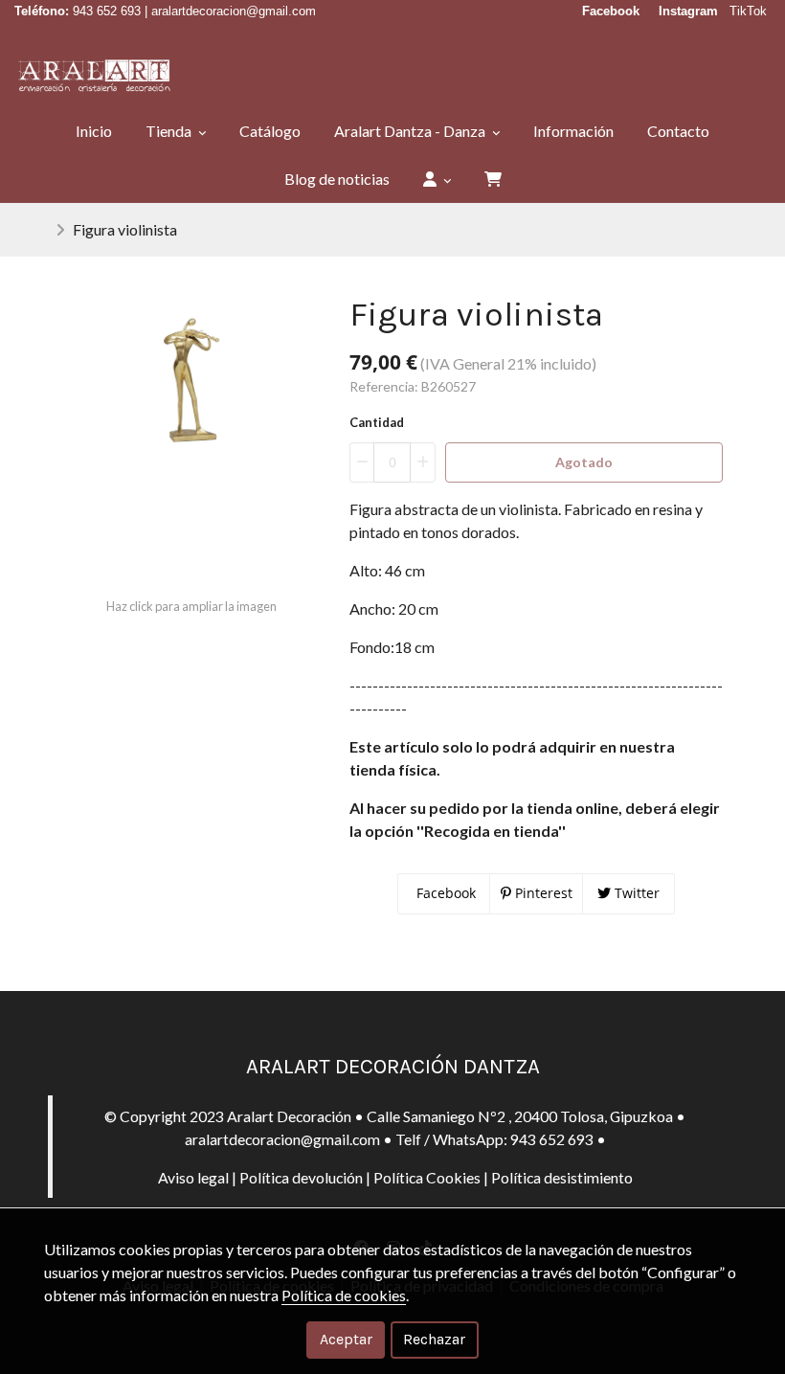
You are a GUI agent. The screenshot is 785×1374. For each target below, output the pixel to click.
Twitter (635, 893)
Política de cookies (343, 1295)
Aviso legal (193, 1177)
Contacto (678, 131)
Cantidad (376, 422)
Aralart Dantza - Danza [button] (411, 131)
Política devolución (301, 1177)
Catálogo (270, 131)
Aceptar (346, 1339)
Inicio (94, 131)
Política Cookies (427, 1177)
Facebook (444, 893)
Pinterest (541, 893)
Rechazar (434, 1339)
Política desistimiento (562, 1177)
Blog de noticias (337, 178)
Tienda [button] (170, 131)
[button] (437, 179)
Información (573, 131)
